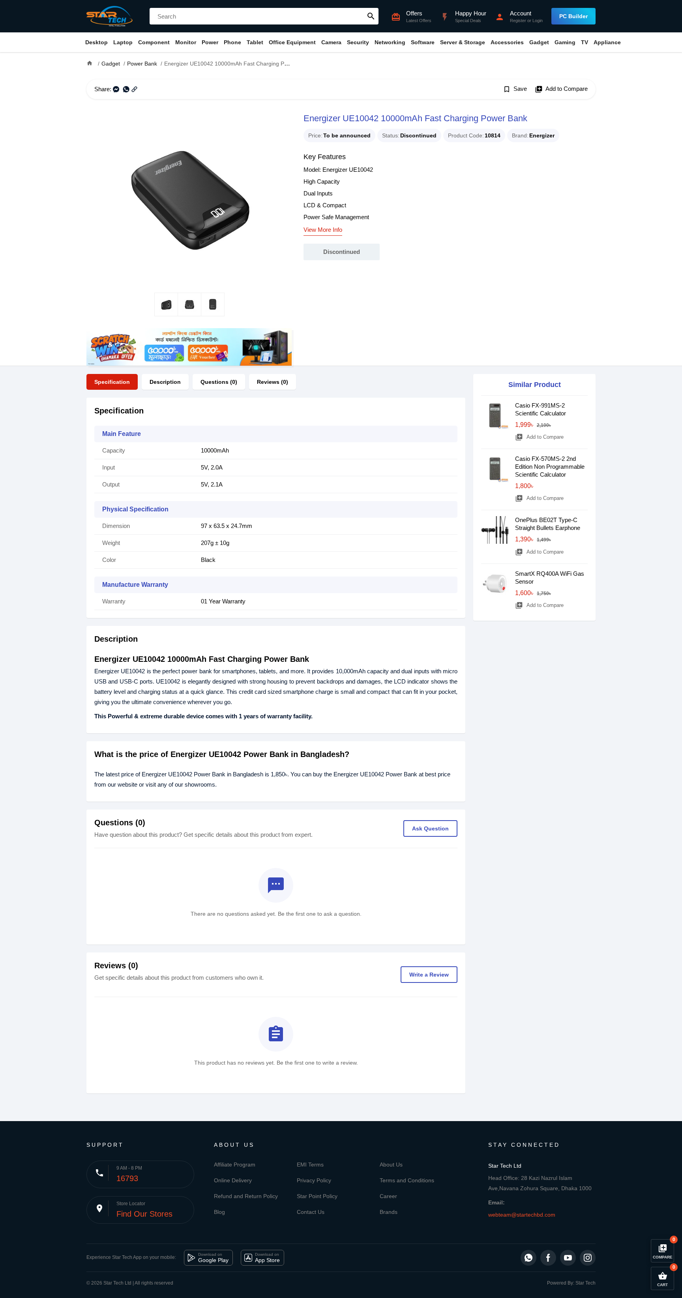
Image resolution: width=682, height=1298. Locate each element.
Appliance (607, 42)
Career (388, 1196)
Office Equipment (292, 42)
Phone (232, 42)
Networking (390, 42)
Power (210, 42)
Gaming (565, 42)
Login (537, 20)
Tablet (255, 42)
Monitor (185, 42)
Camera (331, 42)
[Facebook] (548, 1258)
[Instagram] (588, 1258)
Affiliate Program (234, 1164)
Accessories (507, 42)
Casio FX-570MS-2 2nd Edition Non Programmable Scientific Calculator (550, 466)
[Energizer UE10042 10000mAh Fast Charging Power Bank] (189, 196)
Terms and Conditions (407, 1180)
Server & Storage (462, 42)
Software (423, 42)
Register (518, 20)
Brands (388, 1212)
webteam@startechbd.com (521, 1215)
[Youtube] (568, 1258)
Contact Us (310, 1212)
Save (515, 89)
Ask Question (430, 828)
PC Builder (573, 16)
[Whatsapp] (528, 1258)
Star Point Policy (317, 1196)
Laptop (123, 42)
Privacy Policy (314, 1180)
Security (358, 42)
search (371, 16)
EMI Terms (310, 1164)
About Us (391, 1164)
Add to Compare (561, 89)
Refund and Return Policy (246, 1196)
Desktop (96, 42)
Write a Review (429, 974)
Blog (219, 1212)
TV (584, 42)
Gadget (539, 42)
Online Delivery (233, 1180)
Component (154, 42)
